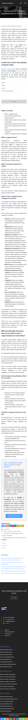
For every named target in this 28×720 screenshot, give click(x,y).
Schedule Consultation (14, 516)
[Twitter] (5, 526)
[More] (23, 526)
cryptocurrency (16, 531)
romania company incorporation (8, 688)
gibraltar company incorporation (8, 681)
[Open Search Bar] (20, 3)
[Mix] (18, 526)
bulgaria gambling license (6, 649)
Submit (14, 101)
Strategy (3, 547)
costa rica (5, 531)
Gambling (3, 543)
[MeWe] (15, 526)
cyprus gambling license (6, 652)
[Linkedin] (10, 526)
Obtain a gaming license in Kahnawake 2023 (14, 537)
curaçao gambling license (6, 703)
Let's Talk (14, 598)
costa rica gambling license (6, 701)
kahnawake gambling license (7, 708)
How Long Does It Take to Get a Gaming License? (13, 573)
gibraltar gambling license (6, 706)
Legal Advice (6, 529)
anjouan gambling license (6, 696)
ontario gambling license (6, 666)
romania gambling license (6, 661)
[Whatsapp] (20, 526)
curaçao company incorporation (8, 676)
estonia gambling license (6, 654)
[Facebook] (2, 526)
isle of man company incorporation (8, 684)
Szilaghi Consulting (7, 3)
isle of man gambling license (7, 657)
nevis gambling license (5, 711)
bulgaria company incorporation (7, 674)
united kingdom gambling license (8, 664)
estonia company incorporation (7, 679)
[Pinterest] (13, 526)
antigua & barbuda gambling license (8, 699)
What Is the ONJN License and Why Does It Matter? (13, 571)
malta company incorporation (7, 686)
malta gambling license (5, 659)
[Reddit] (8, 526)
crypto (10, 531)
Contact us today (20, 71)
